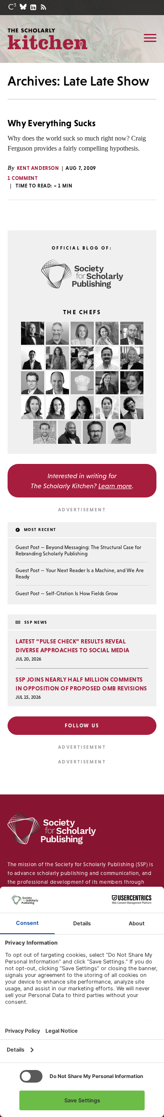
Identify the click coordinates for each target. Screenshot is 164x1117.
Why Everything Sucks (51, 123)
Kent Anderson (38, 168)
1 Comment (22, 178)
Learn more (115, 486)
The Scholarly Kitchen (47, 38)
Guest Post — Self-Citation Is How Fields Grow (67, 593)
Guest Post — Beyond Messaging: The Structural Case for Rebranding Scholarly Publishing (78, 550)
